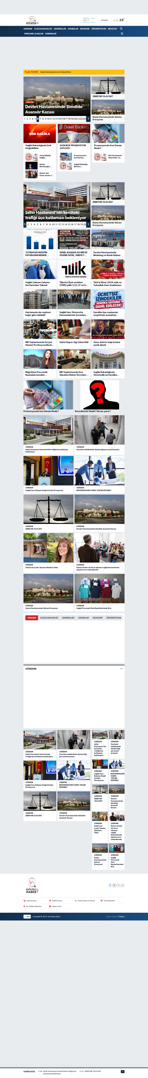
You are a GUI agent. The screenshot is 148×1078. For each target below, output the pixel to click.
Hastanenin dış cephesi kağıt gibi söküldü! (38, 313)
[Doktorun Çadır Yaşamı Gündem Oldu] (48, 548)
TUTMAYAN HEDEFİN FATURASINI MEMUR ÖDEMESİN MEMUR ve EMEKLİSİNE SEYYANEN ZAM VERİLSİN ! (37, 254)
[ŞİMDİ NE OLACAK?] (48, 509)
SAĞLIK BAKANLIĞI (43, 29)
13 (56, 119)
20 (74, 119)
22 (80, 119)
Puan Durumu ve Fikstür (86, 901)
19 (72, 119)
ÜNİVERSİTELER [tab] (113, 618)
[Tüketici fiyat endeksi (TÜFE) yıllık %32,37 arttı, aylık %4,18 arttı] (74, 269)
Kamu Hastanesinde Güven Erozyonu (41, 608)
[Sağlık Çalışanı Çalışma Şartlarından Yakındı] (40, 269)
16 (64, 119)
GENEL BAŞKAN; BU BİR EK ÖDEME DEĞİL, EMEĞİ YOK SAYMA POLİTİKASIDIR (73, 254)
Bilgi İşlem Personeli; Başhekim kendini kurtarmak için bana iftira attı (38, 373)
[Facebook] (110, 885)
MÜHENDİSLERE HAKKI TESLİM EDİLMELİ (93, 490)
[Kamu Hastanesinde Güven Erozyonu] (48, 588)
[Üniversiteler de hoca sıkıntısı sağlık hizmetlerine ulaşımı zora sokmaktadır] (99, 548)
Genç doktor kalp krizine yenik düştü (106, 343)
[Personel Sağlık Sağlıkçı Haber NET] (32, 20)
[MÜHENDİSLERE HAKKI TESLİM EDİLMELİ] (99, 470)
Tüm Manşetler (109, 901)
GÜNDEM (27, 29)
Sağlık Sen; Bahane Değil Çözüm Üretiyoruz (44, 490)
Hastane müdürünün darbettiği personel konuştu (97, 450)
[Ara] (121, 28)
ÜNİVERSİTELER (98, 29)
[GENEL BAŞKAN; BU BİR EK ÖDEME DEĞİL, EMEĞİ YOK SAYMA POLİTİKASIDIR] (74, 239)
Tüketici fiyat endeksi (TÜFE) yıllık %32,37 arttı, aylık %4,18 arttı (73, 284)
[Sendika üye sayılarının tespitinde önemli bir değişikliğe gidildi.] (108, 299)
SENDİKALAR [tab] (68, 618)
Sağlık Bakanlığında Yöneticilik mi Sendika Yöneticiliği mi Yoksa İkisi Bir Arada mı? (106, 373)
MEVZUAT (112, 29)
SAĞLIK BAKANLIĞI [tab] (49, 618)
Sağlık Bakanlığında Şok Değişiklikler (55, 72)
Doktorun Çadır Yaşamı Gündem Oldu (41, 567)
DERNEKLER (50, 34)
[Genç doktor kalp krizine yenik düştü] (108, 329)
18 (69, 119)
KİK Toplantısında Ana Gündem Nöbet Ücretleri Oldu (72, 373)
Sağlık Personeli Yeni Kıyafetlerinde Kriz (93, 608)
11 (51, 119)
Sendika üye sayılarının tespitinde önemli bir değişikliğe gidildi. (105, 314)
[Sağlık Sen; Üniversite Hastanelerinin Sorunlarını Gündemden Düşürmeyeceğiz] (74, 299)
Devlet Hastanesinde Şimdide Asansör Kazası (96, 529)
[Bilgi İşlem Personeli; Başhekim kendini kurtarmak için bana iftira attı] (40, 359)
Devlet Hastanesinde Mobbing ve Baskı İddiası (106, 253)
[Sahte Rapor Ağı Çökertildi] (74, 329)
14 (59, 119)
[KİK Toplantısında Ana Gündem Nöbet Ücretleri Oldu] (74, 359)
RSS (28, 916)
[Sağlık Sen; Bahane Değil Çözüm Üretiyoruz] (48, 470)
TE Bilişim (121, 916)
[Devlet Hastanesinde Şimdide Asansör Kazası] (99, 509)
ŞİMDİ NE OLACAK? (33, 529)
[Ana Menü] (121, 33)
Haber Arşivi (56, 906)
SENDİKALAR (60, 29)
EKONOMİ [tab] (97, 618)
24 (85, 119)
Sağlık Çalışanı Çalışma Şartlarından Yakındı (37, 283)
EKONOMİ (84, 29)
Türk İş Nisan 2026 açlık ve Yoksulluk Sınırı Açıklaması (107, 283)
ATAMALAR (73, 29)
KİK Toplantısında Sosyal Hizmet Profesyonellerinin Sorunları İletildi (39, 343)
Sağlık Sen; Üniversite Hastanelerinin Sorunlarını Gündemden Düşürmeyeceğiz (73, 314)
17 (66, 119)
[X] (114, 885)
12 (53, 119)
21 (77, 119)
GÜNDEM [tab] (31, 618)
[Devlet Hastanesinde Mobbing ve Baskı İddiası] (108, 239)
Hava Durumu (32, 901)
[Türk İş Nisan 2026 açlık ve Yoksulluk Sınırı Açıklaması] (108, 269)
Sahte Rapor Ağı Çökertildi (73, 342)
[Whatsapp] (123, 885)
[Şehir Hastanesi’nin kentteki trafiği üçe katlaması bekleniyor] (48, 430)
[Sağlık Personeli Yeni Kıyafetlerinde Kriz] (99, 588)
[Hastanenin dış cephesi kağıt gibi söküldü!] (40, 299)
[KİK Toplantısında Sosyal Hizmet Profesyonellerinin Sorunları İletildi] (40, 329)
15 (61, 119)
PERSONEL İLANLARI (33, 34)
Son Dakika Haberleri (34, 906)
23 (82, 119)
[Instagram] (118, 885)
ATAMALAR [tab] (83, 618)
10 (48, 119)
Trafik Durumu (57, 901)
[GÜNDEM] (121, 669)
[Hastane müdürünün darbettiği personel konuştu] (99, 430)
